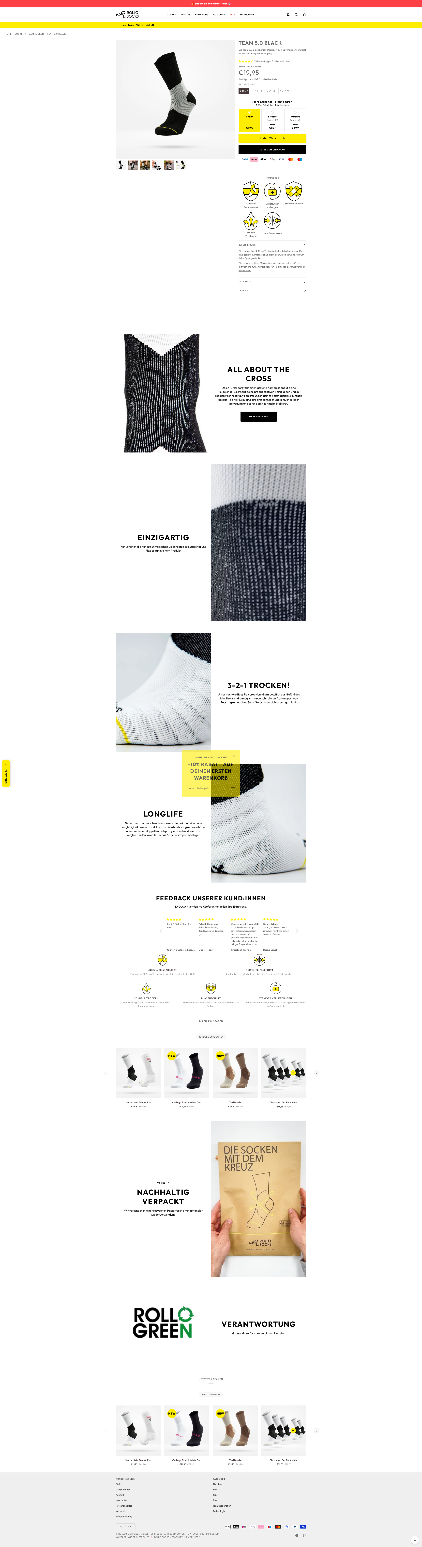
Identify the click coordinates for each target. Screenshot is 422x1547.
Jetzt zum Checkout (272, 149)
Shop (215, 1500)
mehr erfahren (258, 416)
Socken (19, 33)
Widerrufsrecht (138, 1537)
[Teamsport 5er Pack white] (283, 1073)
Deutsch (124, 1526)
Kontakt (120, 1494)
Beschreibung (247, 244)
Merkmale (245, 281)
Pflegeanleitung (124, 1516)
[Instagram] (304, 1535)
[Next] (316, 1073)
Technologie (219, 1511)
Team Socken (36, 33)
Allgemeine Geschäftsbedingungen (163, 1533)
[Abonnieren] (232, 787)
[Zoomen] (175, 99)
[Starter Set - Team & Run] (138, 1073)
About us (217, 1484)
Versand (120, 1511)
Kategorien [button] (220, 1479)
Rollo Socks (126, 1533)
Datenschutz (196, 1533)
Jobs (215, 1494)
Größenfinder (123, 1489)
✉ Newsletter (6, 774)
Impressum (212, 1533)
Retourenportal (124, 1505)
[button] (171, 14)
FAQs (118, 1484)
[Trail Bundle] (235, 1073)
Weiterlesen (245, 270)
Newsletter (121, 1500)
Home (8, 33)
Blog (215, 1489)
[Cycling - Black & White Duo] (186, 1073)
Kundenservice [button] (125, 1479)
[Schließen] (235, 756)
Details (243, 290)
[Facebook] (296, 1535)
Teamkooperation (222, 1505)
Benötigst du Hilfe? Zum (258, 79)
